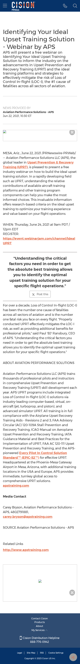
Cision (45, 658)
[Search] (75, 6)
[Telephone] (65, 6)
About (39, 626)
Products (39, 622)
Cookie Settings (55, 653)
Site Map (31, 653)
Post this (42, 294)
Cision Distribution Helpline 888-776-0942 (40, 640)
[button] (40, 131)
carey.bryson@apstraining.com (27, 517)
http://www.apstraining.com (26, 550)
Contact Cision (39, 618)
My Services (38, 630)
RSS (42, 653)
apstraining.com (16, 485)
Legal (19, 653)
